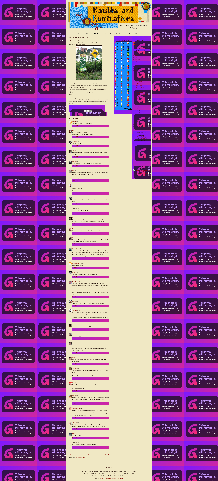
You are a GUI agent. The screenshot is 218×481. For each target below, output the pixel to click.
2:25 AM (74, 233)
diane (73, 334)
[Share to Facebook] (90, 111)
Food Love (96, 33)
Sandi (73, 272)
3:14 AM (74, 258)
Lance (135, 42)
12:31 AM (75, 165)
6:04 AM (74, 378)
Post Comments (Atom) (80, 457)
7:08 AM (74, 305)
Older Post (106, 454)
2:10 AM (74, 224)
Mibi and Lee (75, 248)
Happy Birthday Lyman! (141, 92)
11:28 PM (75, 136)
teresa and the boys (76, 263)
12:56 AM (75, 180)
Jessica (74, 301)
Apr (137, 115)
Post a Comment (72, 451)
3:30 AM (74, 447)
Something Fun (107, 33)
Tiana (73, 150)
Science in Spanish (140, 87)
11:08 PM (75, 125)
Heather (74, 395)
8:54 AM (74, 437)
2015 (136, 57)
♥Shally (74, 130)
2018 (136, 53)
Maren (73, 238)
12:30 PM (75, 320)
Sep (137, 106)
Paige (73, 170)
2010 (136, 68)
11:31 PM (75, 145)
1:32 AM (74, 352)
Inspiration (118, 33)
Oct (137, 104)
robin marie (75, 197)
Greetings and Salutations (142, 94)
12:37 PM (75, 329)
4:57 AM (74, 296)
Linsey (135, 44)
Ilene (73, 357)
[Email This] (85, 111)
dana (73, 185)
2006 (136, 126)
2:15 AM (74, 363)
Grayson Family (76, 281)
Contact (136, 33)
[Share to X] (88, 111)
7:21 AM (74, 428)
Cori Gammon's (143, 138)
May (137, 112)
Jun (137, 110)
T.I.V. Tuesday (74, 40)
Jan (137, 121)
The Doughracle (76, 408)
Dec (137, 74)
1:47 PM (74, 417)
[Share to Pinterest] (91, 111)
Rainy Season (139, 85)
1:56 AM (74, 213)
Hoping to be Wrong (140, 83)
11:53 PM (75, 156)
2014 (136, 59)
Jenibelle (74, 368)
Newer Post (71, 454)
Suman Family (75, 228)
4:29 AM (74, 267)
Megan (74, 161)
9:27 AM (74, 403)
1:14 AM (74, 193)
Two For (138, 79)
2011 (136, 66)
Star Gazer (74, 141)
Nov (137, 77)
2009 (136, 70)
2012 (136, 64)
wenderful (74, 310)
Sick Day (138, 96)
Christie (74, 218)
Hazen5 (74, 382)
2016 (136, 55)
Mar (137, 117)
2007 (136, 124)
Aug (137, 108)
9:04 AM (74, 390)
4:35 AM (74, 276)
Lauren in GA (75, 343)
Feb (137, 119)
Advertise (127, 33)
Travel (87, 33)
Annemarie (74, 324)
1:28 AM (74, 203)
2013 (136, 62)
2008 (136, 73)
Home (79, 33)
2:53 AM (74, 244)
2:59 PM (74, 338)
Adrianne (74, 422)
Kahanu (74, 121)
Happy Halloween (140, 101)
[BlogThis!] (87, 111)
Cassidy (74, 433)
